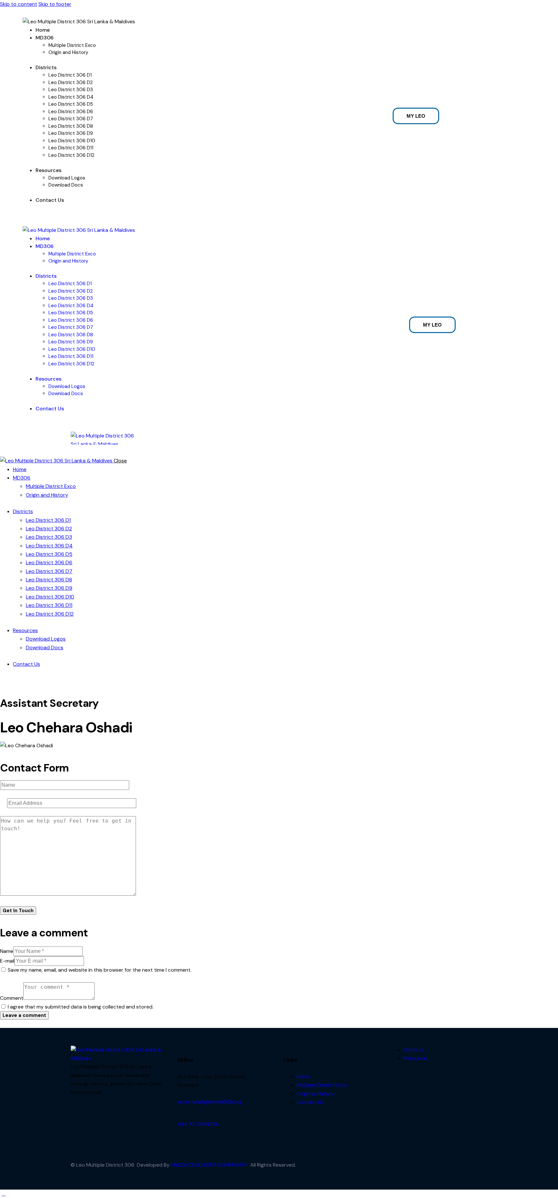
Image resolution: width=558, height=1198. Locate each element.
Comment (11, 998)
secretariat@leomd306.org (209, 1101)
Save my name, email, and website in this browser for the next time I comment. (99, 969)
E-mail (7, 960)
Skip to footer (54, 4)
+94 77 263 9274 (198, 1124)
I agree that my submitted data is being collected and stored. (80, 1006)
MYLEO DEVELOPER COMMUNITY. (209, 1164)
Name (6, 951)
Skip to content (18, 4)
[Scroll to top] (3, 1193)
